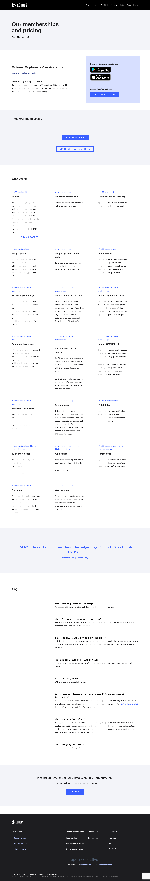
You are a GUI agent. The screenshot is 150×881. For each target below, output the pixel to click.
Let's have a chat (129, 704)
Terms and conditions (36, 874)
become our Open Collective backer (97, 865)
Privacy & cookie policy (19, 874)
